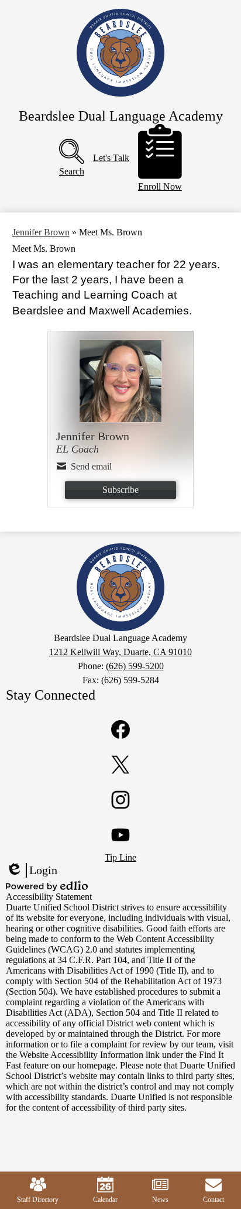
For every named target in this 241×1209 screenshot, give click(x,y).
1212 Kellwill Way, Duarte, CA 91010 (120, 652)
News (160, 1200)
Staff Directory (37, 1200)
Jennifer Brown (41, 232)
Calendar (105, 1200)
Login (31, 871)
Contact (213, 1200)
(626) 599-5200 (135, 666)
